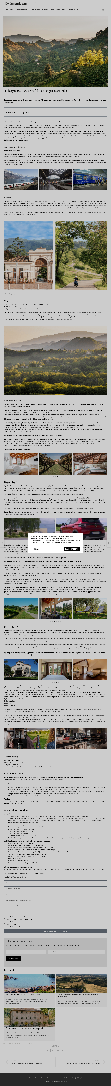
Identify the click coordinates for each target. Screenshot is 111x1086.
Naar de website (71, 549)
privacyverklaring (67, 543)
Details (36, 549)
